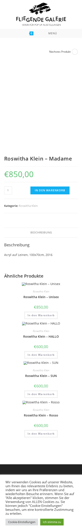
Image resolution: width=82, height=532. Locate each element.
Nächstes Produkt (60, 52)
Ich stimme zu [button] (52, 522)
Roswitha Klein (28, 206)
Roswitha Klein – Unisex (41, 297)
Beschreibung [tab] (41, 232)
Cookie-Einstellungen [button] (21, 522)
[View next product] (75, 52)
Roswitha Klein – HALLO (41, 336)
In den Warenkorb (50, 190)
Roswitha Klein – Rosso (41, 415)
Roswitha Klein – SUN (41, 376)
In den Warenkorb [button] (41, 315)
